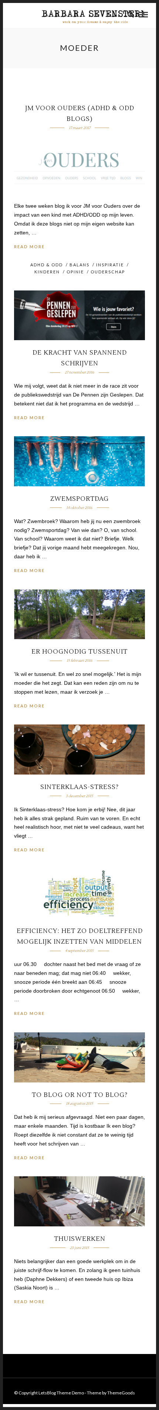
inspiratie (110, 264)
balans (79, 264)
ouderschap (108, 271)
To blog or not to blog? (80, 1095)
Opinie (75, 271)
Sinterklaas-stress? (79, 787)
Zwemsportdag (79, 499)
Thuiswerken (79, 1239)
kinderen (47, 271)
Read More (29, 246)
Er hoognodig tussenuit (79, 652)
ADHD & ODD (46, 264)
